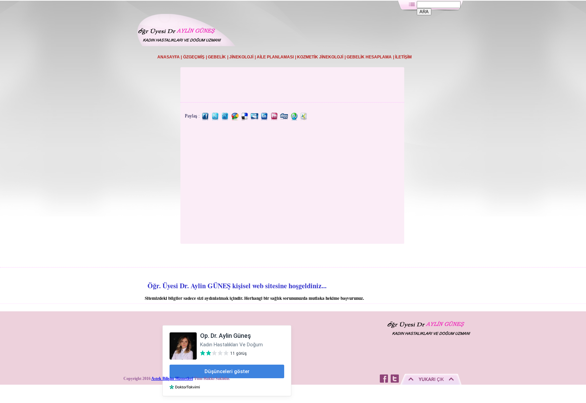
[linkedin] (264, 119)
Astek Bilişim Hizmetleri (172, 378)
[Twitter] (215, 119)
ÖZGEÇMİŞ (193, 57)
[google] (235, 119)
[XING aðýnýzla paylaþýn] (304, 119)
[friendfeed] (225, 119)
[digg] (284, 119)
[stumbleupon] (294, 119)
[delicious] (245, 119)
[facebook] (205, 119)
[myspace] (255, 119)
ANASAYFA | (169, 57)
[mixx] (274, 119)
